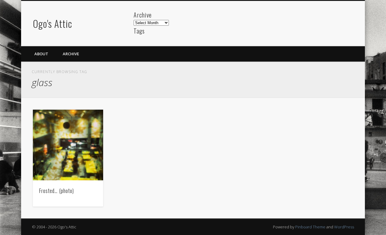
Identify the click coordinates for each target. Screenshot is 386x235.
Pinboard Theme (310, 227)
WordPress (344, 227)
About (41, 53)
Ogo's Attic (52, 23)
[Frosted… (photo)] (68, 145)
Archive (71, 53)
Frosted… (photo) (56, 191)
